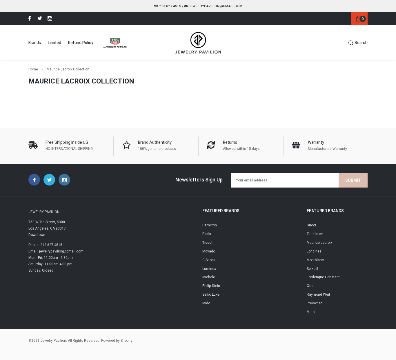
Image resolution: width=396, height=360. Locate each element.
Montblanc (315, 260)
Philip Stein (211, 285)
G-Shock (208, 260)
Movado (208, 251)
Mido (206, 303)
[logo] (198, 43)
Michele (208, 277)
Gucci (311, 225)
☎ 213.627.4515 (167, 6)
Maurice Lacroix (319, 242)
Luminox (209, 268)
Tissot (207, 242)
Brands (34, 43)
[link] (28, 18)
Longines (314, 251)
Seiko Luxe (210, 294)
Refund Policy (80, 43)
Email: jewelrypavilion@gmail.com (55, 251)
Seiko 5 (312, 268)
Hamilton (209, 225)
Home (33, 69)
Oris (310, 285)
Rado (206, 234)
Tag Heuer (315, 234)
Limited (54, 43)
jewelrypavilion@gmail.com (215, 6)
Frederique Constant (323, 277)
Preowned (315, 303)
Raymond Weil (318, 294)
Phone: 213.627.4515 (45, 245)
